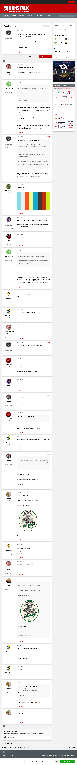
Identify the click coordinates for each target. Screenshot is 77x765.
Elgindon (70, 42)
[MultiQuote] (17, 78)
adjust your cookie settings (41, 761)
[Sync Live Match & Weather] (73, 85)
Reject (57, 761)
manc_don (70, 38)
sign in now (30, 733)
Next (18, 61)
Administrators (9, 38)
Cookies (12, 755)
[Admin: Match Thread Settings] (71, 85)
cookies (10, 761)
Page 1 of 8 (26, 61)
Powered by (68, 755)
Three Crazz (60, 38)
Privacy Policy (6, 755)
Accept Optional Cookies (68, 761)
